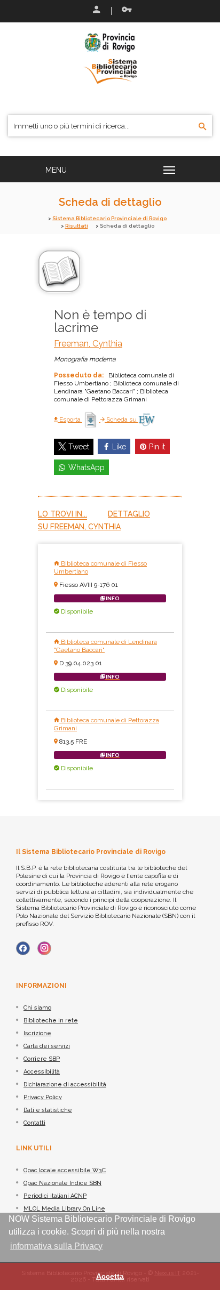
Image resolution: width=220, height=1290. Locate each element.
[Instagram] (44, 948)
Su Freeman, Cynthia (79, 526)
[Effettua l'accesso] (95, 10)
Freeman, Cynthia (88, 343)
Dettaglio (129, 514)
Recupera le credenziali (124, 10)
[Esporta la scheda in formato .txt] (91, 419)
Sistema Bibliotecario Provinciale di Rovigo (109, 218)
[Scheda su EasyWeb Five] (146, 419)
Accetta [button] (110, 1276)
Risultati (76, 226)
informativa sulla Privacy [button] (56, 1246)
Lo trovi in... (62, 514)
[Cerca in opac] (203, 126)
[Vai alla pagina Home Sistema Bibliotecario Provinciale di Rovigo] (110, 57)
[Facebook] (23, 948)
